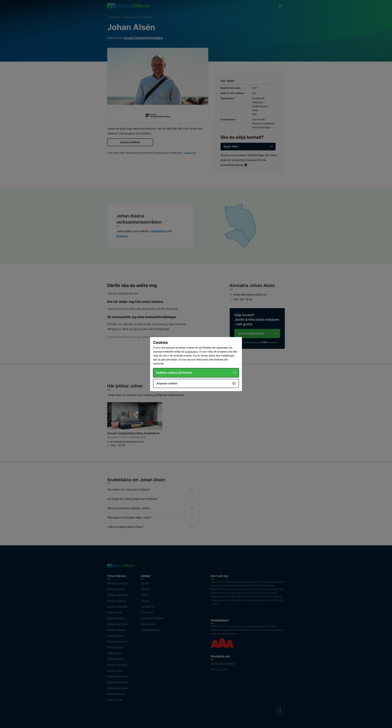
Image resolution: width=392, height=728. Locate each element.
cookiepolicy (191, 351)
